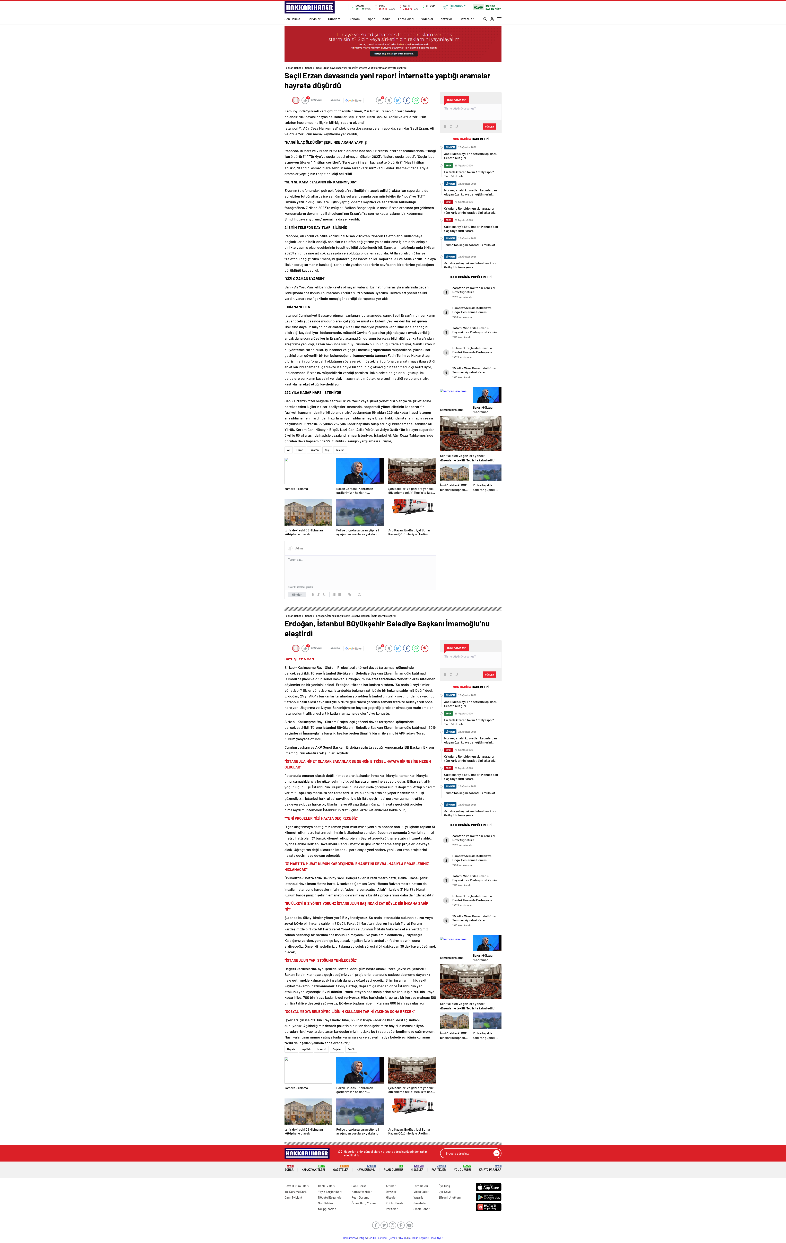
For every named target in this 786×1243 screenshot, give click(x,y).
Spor (371, 19)
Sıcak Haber (421, 1209)
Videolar (427, 19)
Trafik (351, 1049)
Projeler (337, 1049)
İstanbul (321, 1049)
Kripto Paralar (490, 1168)
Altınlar (391, 1186)
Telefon (340, 450)
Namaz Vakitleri (313, 1168)
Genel (308, 67)
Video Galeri (421, 1191)
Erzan (299, 450)
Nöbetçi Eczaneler (330, 1197)
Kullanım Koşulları (418, 1238)
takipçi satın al (327, 1209)
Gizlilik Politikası (377, 1238)
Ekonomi (354, 19)
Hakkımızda (350, 1238)
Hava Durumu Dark (297, 1186)
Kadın (386, 19)
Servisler (314, 19)
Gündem (334, 19)
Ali (288, 450)
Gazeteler (467, 19)
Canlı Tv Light (293, 1197)
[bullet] (340, 594)
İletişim (362, 1238)
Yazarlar (446, 19)
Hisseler (417, 1168)
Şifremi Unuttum (449, 1197)
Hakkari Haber (293, 67)
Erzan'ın (314, 450)
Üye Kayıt (444, 1191)
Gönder (297, 594)
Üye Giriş (444, 1186)
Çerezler (394, 1238)
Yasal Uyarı (437, 1238)
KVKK (403, 1238)
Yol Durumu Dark (296, 1191)
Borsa (289, 1168)
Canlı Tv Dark (326, 1186)
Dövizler (391, 1191)
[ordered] (334, 594)
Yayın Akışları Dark (330, 1191)
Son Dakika (292, 19)
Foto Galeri (406, 19)
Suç (327, 450)
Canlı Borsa (358, 1186)
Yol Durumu (462, 1168)
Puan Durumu (393, 1168)
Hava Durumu (366, 1168)
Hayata (291, 1049)
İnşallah (306, 1049)
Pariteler (438, 1168)
